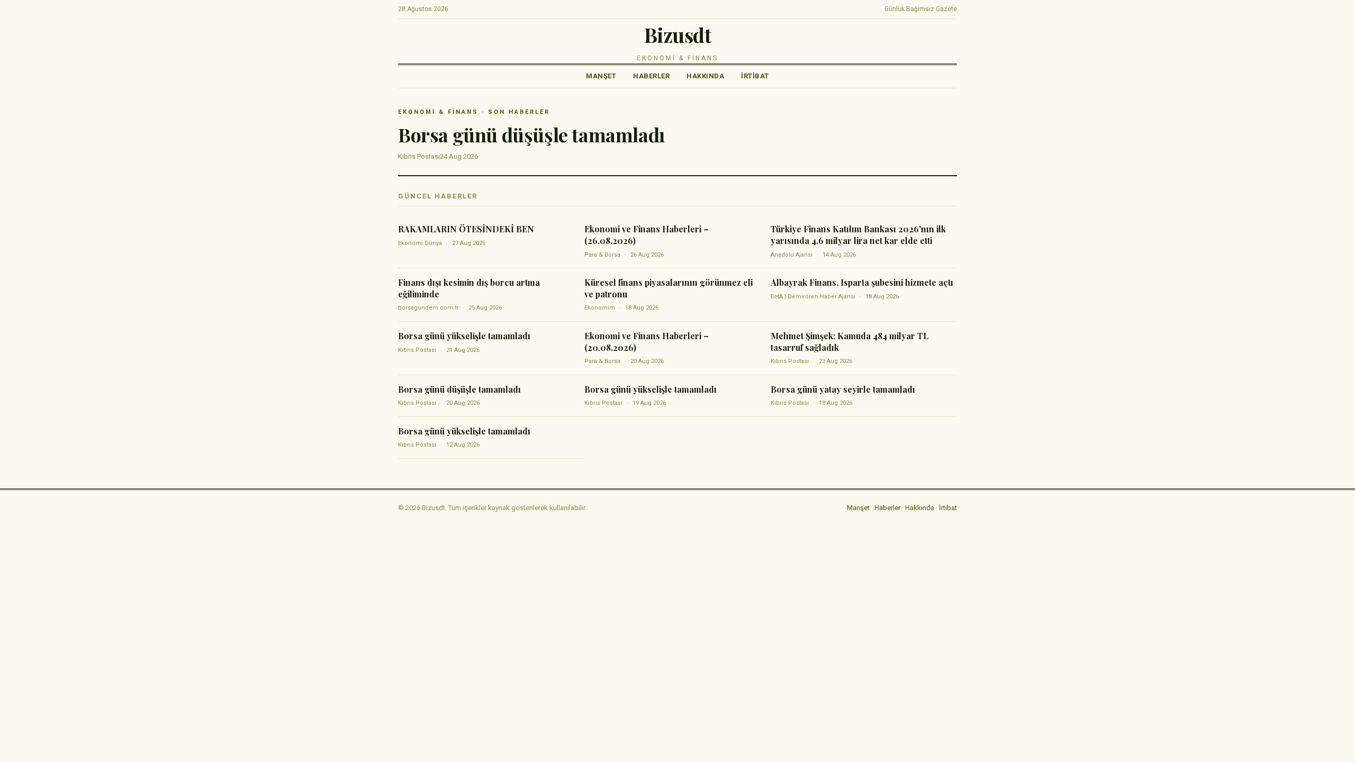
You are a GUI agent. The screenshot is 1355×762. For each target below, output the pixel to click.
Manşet (601, 76)
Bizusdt (677, 34)
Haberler (651, 76)
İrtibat (755, 76)
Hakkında (705, 76)
